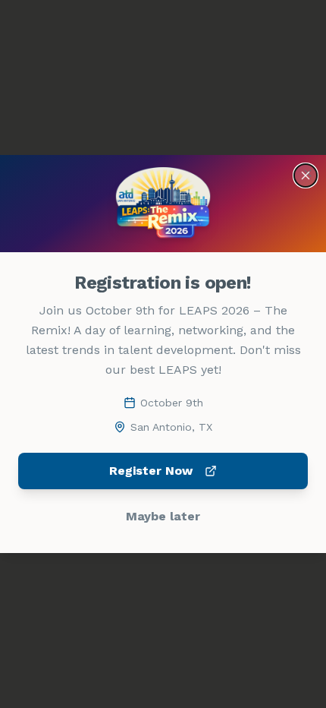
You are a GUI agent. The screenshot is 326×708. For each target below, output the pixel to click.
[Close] (305, 175)
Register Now (151, 470)
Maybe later (163, 516)
